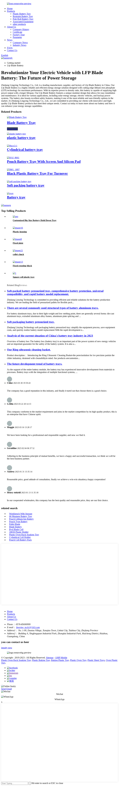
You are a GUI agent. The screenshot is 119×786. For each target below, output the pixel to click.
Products (11, 11)
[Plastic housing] (18, 228)
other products (19, 24)
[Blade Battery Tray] (17, 117)
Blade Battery (15, 527)
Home (10, 8)
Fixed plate (18, 243)
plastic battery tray (21, 138)
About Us (11, 27)
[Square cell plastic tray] (14, 273)
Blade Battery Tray (21, 123)
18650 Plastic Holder (18, 532)
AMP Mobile (61, 657)
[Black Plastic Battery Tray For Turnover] (13, 169)
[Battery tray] (10, 193)
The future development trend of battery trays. (34, 363)
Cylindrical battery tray (25, 149)
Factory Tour (19, 34)
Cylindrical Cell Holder (20, 537)
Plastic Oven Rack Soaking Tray (24, 534)
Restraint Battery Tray (23, 16)
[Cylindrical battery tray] (12, 145)
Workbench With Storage (20, 513)
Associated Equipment (23, 21)
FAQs (9, 48)
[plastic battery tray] (16, 134)
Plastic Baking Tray (41, 660)
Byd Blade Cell (16, 529)
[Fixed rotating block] (18, 262)
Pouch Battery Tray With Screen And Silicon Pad (44, 161)
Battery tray (16, 197)
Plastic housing (20, 232)
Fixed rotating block (22, 266)
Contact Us (12, 50)
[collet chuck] (18, 250)
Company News (20, 42)
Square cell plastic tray (24, 277)
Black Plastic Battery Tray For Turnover (37, 173)
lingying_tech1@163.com (28, 627)
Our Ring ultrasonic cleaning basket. (29, 349)
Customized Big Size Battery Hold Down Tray (34, 220)
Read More (12, 129)
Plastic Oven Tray (78, 660)
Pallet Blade (14, 524)
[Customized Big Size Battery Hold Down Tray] (15, 216)
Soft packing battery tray (25, 185)
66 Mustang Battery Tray (20, 516)
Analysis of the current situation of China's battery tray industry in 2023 (50, 335)
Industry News (19, 45)
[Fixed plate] (17, 239)
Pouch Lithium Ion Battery (21, 519)
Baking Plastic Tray (60, 660)
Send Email (6, 689)
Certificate (17, 32)
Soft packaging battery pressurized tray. (31, 321)
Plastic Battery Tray (22, 13)
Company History (21, 29)
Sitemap (49, 657)
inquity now (6, 647)
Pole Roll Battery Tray (23, 19)
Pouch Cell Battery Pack (20, 540)
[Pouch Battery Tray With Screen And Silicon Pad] (13, 157)
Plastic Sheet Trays (96, 660)
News (9, 40)
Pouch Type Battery (18, 521)
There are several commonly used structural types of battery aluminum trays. (53, 307)
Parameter (17, 37)
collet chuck (18, 254)
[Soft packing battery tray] (19, 181)
